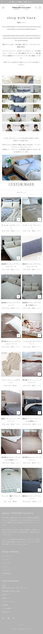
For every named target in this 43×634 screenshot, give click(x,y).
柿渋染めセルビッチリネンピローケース (11, 342)
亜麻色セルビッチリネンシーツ (11, 303)
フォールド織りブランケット (11, 497)
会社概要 (5, 605)
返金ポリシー (6, 595)
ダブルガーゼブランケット (11, 226)
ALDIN (15, 586)
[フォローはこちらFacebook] (3, 618)
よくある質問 (6, 608)
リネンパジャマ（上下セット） (11, 381)
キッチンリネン (7, 556)
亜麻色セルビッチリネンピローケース (11, 265)
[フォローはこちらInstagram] (9, 618)
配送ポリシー (6, 598)
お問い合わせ (6, 612)
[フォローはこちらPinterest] (14, 618)
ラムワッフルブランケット (32, 226)
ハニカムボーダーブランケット (32, 342)
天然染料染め (6, 573)
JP (20, 624)
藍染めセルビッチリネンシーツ (32, 497)
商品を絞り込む (21, 192)
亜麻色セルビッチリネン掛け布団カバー (32, 303)
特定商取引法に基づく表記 (11, 591)
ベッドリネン (6, 563)
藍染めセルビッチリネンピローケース (32, 265)
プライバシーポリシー (9, 601)
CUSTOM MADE (21, 184)
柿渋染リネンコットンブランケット (32, 381)
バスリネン (5, 559)
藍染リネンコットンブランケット (11, 419)
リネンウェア (6, 570)
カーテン (5, 566)
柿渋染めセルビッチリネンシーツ (32, 458)
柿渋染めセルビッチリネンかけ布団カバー (11, 458)
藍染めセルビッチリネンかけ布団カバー (32, 419)
